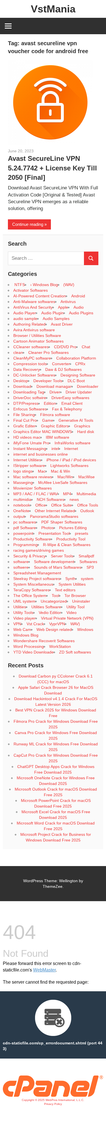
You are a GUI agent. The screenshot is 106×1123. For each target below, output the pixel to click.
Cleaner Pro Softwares (48, 352)
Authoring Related (29, 324)
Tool (55, 595)
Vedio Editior (50, 612)
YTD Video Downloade (33, 652)
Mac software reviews (32, 477)
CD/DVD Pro (65, 347)
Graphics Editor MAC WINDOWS (42, 431)
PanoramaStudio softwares (54, 516)
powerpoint (23, 533)
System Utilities (72, 584)
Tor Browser (75, 595)
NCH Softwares (50, 499)
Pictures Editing (73, 527)
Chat (86, 347)
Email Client (72, 403)
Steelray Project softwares (36, 578)
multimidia (22, 499)
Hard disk (85, 431)
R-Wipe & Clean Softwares (66, 544)
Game (47, 420)
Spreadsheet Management (37, 573)
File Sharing (24, 414)
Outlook (87, 511)
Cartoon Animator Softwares (38, 341)
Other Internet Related (55, 511)
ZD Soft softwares (75, 652)
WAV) (75, 624)
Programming (25, 544)
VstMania (53, 9)
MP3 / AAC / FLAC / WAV (35, 494)
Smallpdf (86, 556)
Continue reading (27, 224)
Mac (42, 471)
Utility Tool (75, 607)
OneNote (21, 511)
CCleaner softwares (31, 347)
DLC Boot (76, 380)
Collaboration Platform (76, 358)
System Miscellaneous (33, 584)
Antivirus (68, 301)
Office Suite (61, 505)
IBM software (57, 437)
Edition (50, 403)
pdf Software (24, 527)
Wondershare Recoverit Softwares (44, 641)
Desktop (20, 380)
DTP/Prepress (25, 403)
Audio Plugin (52, 313)
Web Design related (54, 629)
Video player (24, 618)
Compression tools (30, 364)
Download (22, 386)
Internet (71, 448)
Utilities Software (46, 607)
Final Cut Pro (25, 420)
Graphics (82, 426)
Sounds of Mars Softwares (57, 567)
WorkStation (60, 646)
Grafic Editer (24, 426)
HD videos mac (26, 437)
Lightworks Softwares (69, 465)
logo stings (23, 471)
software (21, 561)
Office (40, 505)
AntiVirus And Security (33, 307)
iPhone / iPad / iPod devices (71, 460)
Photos (47, 527)
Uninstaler (81, 601)
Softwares (88, 561)
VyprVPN (57, 624)
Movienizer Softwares (32, 488)
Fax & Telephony (67, 409)
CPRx (80, 364)
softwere (21, 567)
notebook (21, 505)
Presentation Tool (54, 533)
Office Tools (87, 505)
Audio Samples (56, 318)
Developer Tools (47, 380)
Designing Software (77, 375)
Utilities (19, 607)
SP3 (90, 567)
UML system (24, 601)
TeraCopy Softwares (31, 590)
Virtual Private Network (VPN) (67, 618)
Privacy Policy (53, 1103)
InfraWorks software (72, 443)
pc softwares (24, 522)
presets (81, 533)
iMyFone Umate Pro (31, 443)
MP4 (67, 494)
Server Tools (62, 556)
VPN (17, 624)
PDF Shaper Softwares (61, 522)
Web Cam (22, 629)
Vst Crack (35, 624)
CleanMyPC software (32, 358)
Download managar (54, 386)
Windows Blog (25, 635)
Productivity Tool (70, 539)
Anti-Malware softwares (34, 301)
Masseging (23, 482)
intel (55, 448)
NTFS (19, 284)
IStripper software (29, 465)
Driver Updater (79, 392)
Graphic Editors (55, 426)
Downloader (87, 386)
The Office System (29, 595)
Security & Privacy (29, 556)
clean (18, 352)
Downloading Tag (28, 392)
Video (71, 612)
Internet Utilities (27, 460)
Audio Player (24, 313)
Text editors (65, 590)
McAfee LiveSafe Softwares (62, 482)
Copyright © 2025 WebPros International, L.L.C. (53, 1100)
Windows (85, 629)
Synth (70, 578)
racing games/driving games (39, 550)
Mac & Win (60, 471)
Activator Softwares (30, 290)
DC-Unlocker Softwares (34, 375)
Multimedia (86, 494)
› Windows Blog (44, 284)
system (87, 578)
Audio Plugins (81, 313)
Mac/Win (65, 477)
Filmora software (55, 414)
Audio (78, 307)
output (19, 516)
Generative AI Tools (76, 420)
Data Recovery (26, 369)
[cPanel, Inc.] (53, 1095)
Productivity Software (32, 539)
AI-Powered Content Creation (39, 296)
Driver (54, 392)
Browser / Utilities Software (37, 335)
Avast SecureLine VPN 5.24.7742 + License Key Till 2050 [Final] (52, 168)
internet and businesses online (40, 454)
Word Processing (28, 646)
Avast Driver (62, 324)
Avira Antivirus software (34, 330)
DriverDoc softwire (29, 397)
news (74, 499)
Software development (54, 561)
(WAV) (68, 284)
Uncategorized (54, 601)
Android (78, 296)
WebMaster (44, 970)
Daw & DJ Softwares (63, 369)
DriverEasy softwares (70, 397)
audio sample (25, 318)
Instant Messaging (29, 448)
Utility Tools (23, 612)
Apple (63, 307)
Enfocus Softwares (30, 409)
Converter (61, 364)
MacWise (86, 477)
